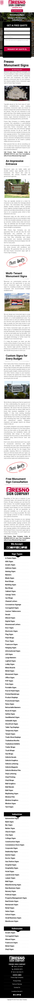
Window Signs (10, 803)
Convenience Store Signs (14, 845)
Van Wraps (9, 754)
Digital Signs (10, 621)
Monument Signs (11, 674)
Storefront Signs (11, 724)
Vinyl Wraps (9, 780)
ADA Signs (9, 561)
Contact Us (17, 987)
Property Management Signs (16, 898)
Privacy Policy (17, 980)
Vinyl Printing (10, 777)
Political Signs (10, 895)
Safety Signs (10, 714)
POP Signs (9, 681)
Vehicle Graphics (11, 760)
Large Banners (10, 658)
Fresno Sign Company (17, 977)
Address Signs (10, 568)
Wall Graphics (10, 784)
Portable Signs (10, 687)
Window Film (10, 797)
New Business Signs (12, 888)
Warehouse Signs (11, 921)
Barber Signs (10, 828)
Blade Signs (9, 578)
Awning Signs (10, 571)
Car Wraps (9, 598)
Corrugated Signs (12, 608)
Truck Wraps (10, 750)
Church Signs (10, 832)
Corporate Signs (11, 848)
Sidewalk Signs (11, 721)
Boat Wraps (9, 581)
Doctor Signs (10, 858)
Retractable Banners (12, 707)
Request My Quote (16, 49)
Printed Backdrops (12, 694)
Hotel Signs (9, 871)
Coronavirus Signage (13, 604)
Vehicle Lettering (11, 764)
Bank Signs (9, 822)
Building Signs (10, 585)
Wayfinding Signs (11, 793)
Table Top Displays (12, 727)
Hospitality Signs (11, 868)
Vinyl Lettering (10, 774)
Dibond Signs (10, 618)
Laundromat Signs (12, 875)
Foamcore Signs (11, 644)
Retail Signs (9, 908)
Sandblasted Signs (12, 717)
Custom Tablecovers (13, 611)
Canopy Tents (10, 595)
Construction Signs (12, 842)
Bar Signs (8, 825)
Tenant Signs (10, 734)
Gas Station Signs (12, 861)
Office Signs (9, 677)
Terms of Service (17, 984)
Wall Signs (9, 790)
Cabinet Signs (10, 591)
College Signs (10, 838)
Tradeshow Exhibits (12, 744)
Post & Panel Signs (12, 691)
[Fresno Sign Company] (17, 959)
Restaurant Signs (11, 905)
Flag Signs (9, 634)
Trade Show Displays (13, 737)
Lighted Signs (10, 661)
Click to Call (17, 10)
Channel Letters (11, 601)
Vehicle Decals (10, 757)
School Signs (10, 914)
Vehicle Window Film (13, 770)
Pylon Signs (9, 704)
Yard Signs (9, 807)
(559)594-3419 (17, 7)
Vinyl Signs (9, 949)
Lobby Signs (9, 664)
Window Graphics (11, 800)
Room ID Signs (10, 711)
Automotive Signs (12, 818)
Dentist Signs (10, 855)
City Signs (9, 835)
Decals (7, 614)
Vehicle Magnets (11, 767)
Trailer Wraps (10, 747)
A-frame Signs (10, 558)
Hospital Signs (10, 865)
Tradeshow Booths (12, 740)
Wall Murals (9, 787)
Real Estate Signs (11, 901)
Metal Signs (9, 671)
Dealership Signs (11, 851)
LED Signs (9, 654)
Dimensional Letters (12, 624)
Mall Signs (9, 881)
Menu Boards (10, 668)
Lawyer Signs (10, 878)
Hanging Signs (10, 648)
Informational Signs (12, 651)
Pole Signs (9, 684)
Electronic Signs (11, 631)
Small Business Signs (13, 918)
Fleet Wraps (9, 638)
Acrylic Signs (10, 565)
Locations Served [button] (17, 991)
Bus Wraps (9, 588)
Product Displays (11, 697)
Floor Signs (9, 641)
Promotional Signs (12, 701)
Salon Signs (9, 911)
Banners (8, 575)
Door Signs (9, 628)
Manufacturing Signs (13, 885)
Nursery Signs (10, 891)
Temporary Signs (11, 731)
